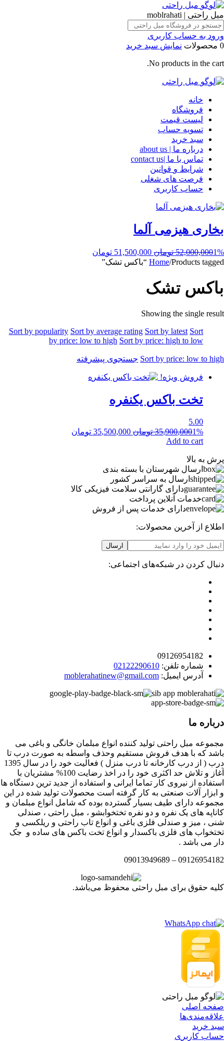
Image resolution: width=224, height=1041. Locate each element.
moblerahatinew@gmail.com (111, 675)
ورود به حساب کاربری (185, 35)
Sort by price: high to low (161, 340)
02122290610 (136, 665)
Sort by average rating (106, 331)
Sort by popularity (38, 331)
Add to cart (184, 440)
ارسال (114, 545)
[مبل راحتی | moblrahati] (193, 5)
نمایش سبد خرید (154, 45)
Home (159, 262)
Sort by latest (166, 331)
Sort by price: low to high (182, 358)
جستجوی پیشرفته (107, 358)
